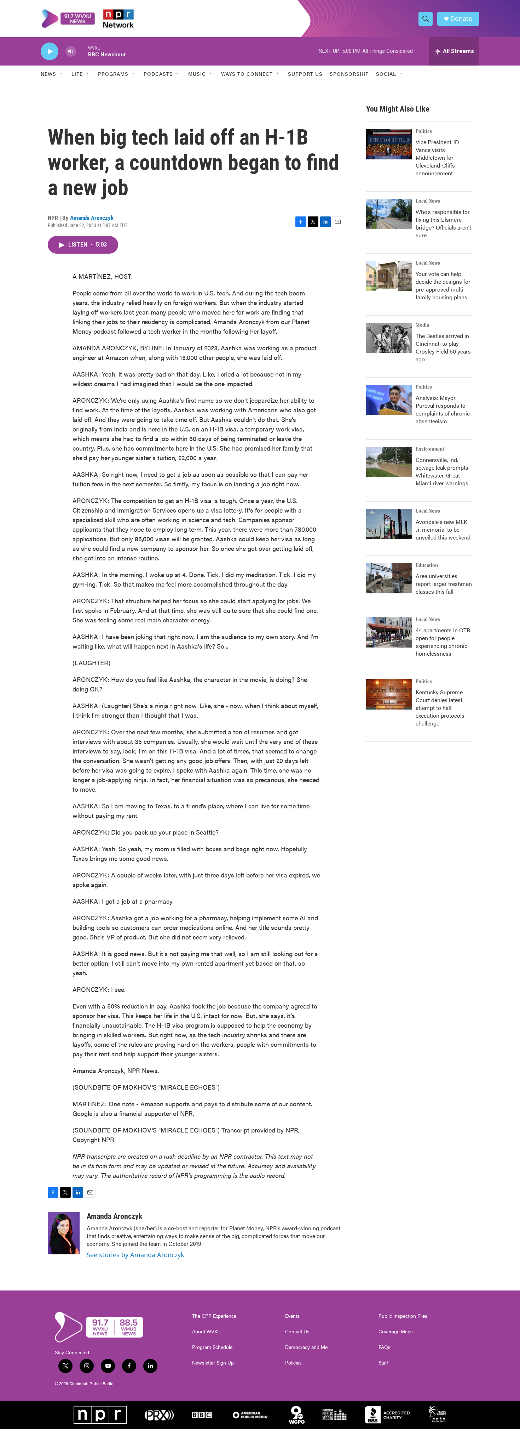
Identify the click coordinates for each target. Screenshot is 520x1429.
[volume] (71, 52)
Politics (424, 131)
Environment (430, 449)
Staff (383, 1363)
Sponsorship (349, 73)
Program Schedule (212, 1347)
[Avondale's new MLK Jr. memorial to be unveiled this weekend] (389, 524)
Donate (461, 18)
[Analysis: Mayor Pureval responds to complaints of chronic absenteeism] (389, 400)
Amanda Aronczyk (92, 217)
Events (292, 1316)
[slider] (82, 51)
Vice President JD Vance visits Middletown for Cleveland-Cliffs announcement (437, 157)
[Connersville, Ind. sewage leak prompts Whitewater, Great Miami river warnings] (389, 462)
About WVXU (206, 1331)
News (48, 73)
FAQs (385, 1347)
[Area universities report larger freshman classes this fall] (389, 578)
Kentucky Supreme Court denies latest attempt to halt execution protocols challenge (440, 707)
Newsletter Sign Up (213, 1363)
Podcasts (158, 73)
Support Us (305, 73)
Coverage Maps (396, 1331)
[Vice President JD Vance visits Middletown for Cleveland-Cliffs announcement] (389, 144)
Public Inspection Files (403, 1316)
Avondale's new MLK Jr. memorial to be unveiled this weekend (443, 529)
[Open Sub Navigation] (61, 74)
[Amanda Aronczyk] (64, 1233)
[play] (49, 51)
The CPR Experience (214, 1316)
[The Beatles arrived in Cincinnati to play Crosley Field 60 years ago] (389, 338)
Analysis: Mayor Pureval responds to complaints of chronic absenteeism (443, 409)
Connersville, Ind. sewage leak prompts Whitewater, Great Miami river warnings (442, 471)
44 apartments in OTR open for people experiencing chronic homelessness (443, 641)
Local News (428, 201)
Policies (293, 1363)
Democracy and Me (306, 1347)
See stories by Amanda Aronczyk (135, 1254)
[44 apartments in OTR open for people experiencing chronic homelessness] (389, 632)
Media (422, 325)
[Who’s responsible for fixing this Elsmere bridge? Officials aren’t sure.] (389, 214)
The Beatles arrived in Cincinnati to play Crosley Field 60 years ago (443, 347)
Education (427, 565)
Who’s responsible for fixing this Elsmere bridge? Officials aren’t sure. (443, 223)
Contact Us (297, 1331)
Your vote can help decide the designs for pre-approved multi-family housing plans (443, 285)
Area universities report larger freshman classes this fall (444, 583)
